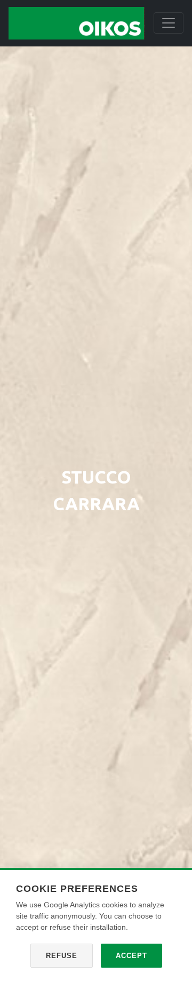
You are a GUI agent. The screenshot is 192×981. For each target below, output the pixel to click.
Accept (131, 956)
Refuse (61, 956)
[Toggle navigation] (168, 23)
